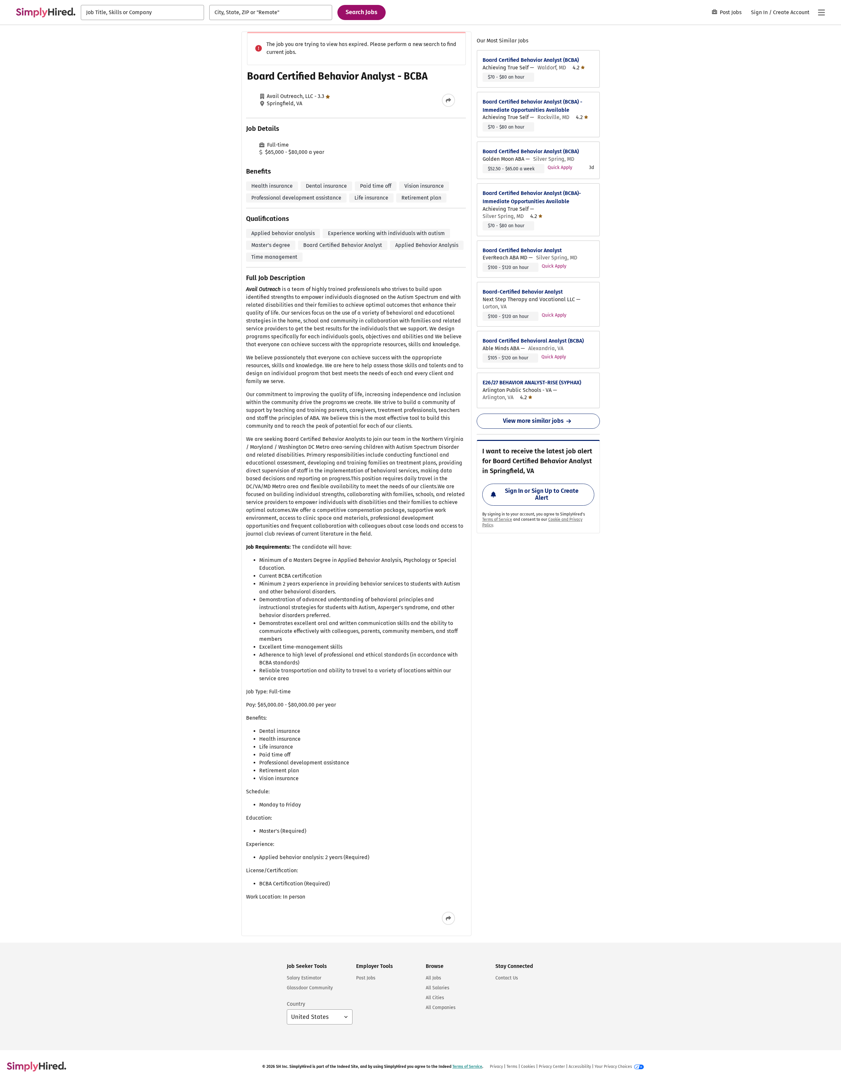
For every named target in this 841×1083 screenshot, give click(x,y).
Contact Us (506, 978)
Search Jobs (361, 12)
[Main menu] (821, 12)
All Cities (435, 997)
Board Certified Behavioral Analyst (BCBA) (533, 341)
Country (296, 1004)
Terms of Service (497, 519)
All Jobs (433, 978)
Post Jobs (730, 12)
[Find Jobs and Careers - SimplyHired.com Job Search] (46, 12)
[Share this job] (448, 100)
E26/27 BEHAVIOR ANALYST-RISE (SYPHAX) (532, 382)
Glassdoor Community (310, 988)
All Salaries (437, 988)
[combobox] (142, 12)
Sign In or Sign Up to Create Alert (542, 494)
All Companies (441, 1007)
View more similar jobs (533, 420)
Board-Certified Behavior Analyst (523, 292)
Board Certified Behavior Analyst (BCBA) (531, 60)
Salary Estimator (304, 978)
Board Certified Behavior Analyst (522, 250)
